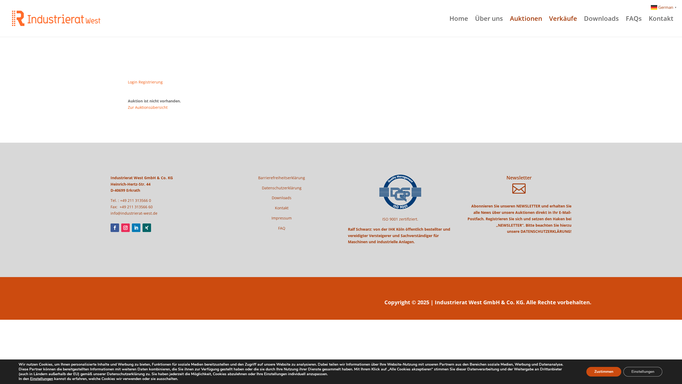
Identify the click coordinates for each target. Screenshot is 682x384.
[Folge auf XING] (147, 227)
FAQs (634, 20)
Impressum (281, 218)
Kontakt (661, 20)
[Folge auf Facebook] (115, 227)
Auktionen (526, 20)
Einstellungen (41, 379)
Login (132, 82)
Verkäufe (563, 20)
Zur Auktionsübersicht (148, 107)
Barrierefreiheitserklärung (281, 177)
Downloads (601, 20)
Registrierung (151, 82)
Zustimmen (603, 371)
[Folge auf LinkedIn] (136, 227)
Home (458, 20)
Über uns (489, 20)
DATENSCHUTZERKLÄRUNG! (546, 231)
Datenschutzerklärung (282, 187)
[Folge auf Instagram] (125, 227)
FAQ (281, 228)
